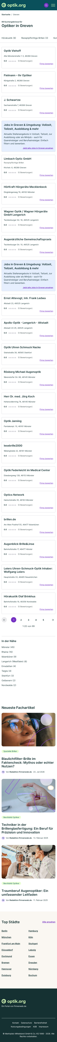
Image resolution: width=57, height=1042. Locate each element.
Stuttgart (33, 943)
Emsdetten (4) (9, 666)
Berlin (4, 931)
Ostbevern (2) (9, 680)
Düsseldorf (7, 950)
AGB (35, 1026)
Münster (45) (8, 647)
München (6, 937)
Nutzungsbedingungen (21, 1026)
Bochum (32, 975)
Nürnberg (33, 969)
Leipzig (32, 950)
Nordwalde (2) (9, 685)
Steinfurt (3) (8, 675)
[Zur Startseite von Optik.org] (13, 5)
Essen (31, 956)
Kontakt (15, 1023)
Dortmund (7, 956)
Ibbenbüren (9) (9, 656)
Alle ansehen (48, 922)
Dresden (32, 962)
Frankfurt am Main (11, 943)
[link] (28, 57)
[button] (46, 5)
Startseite (6, 14)
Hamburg (33, 931)
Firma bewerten (46, 64)
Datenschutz (26, 1023)
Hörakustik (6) (9, 38)
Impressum (43, 1026)
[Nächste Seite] (52, 619)
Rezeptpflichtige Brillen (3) (34, 38)
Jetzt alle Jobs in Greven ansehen (38, 148)
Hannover (7, 969)
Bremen (5, 962)
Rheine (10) (7, 652)
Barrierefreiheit (40, 1023)
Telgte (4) (6, 671)
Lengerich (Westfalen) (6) (14, 661)
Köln (30, 937)
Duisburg (6, 975)
